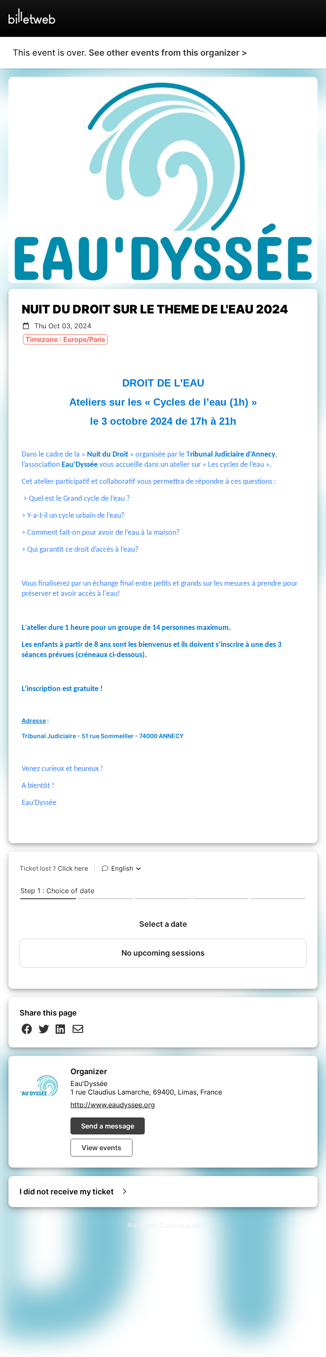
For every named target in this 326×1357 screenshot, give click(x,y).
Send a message (107, 1126)
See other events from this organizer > (168, 53)
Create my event (179, 1225)
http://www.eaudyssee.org (112, 1104)
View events (101, 1147)
